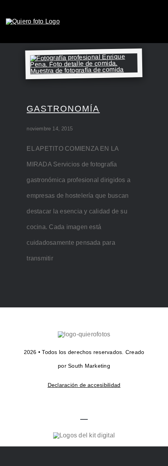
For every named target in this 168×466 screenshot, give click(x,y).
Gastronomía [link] (63, 109)
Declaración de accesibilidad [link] (84, 385)
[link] (33, 21)
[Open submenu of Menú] (157, 21)
